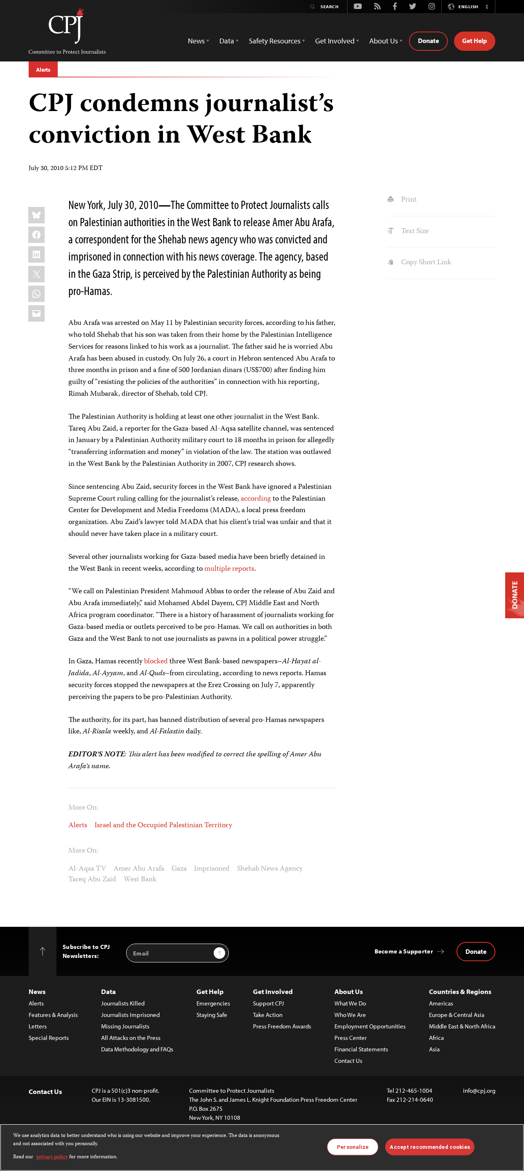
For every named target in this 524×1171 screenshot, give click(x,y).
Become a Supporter (404, 951)
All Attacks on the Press (130, 1038)
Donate (428, 40)
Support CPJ (268, 1003)
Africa (436, 1038)
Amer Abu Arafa (138, 869)
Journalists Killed (123, 1003)
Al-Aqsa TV (87, 869)
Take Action (267, 1015)
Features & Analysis (53, 1015)
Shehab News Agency (270, 869)
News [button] (196, 40)
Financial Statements (361, 1049)
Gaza (179, 869)
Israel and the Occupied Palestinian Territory (163, 825)
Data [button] (226, 40)
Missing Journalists (125, 1026)
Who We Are (350, 1015)
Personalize (352, 1147)
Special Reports (49, 1038)
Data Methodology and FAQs (137, 1049)
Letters (38, 1026)
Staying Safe (211, 1015)
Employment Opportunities (370, 1026)
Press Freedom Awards (282, 1026)
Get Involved (273, 991)
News (37, 991)
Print (408, 200)
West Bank (140, 880)
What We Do (350, 1003)
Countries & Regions (460, 991)
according (256, 499)
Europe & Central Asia (456, 1015)
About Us (348, 991)
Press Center (350, 1038)
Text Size (414, 231)
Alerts (43, 69)
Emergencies (213, 1003)
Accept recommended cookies (430, 1147)
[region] (262, 1147)
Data (108, 991)
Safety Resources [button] (274, 40)
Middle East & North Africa (462, 1026)
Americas (441, 1003)
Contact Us (348, 1060)
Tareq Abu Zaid (92, 880)
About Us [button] (383, 40)
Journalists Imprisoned (130, 1015)
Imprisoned (212, 869)
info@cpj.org (479, 1090)
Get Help (474, 40)
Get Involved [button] (335, 40)
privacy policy (52, 1157)
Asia (434, 1049)
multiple (217, 569)
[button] (487, 6)
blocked (156, 662)
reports (243, 569)
